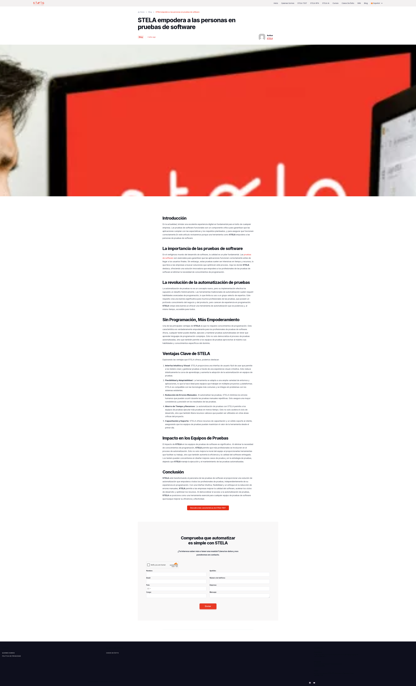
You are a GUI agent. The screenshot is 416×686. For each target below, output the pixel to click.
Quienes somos (287, 3)
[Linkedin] (309, 682)
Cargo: (148, 592)
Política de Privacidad (11, 656)
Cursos (335, 3)
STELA (270, 38)
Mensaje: (213, 592)
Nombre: (149, 571)
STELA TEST (302, 3)
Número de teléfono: (217, 578)
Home (142, 12)
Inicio (276, 3)
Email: (148, 578)
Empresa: (213, 585)
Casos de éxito (348, 3)
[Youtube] (314, 682)
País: (148, 585)
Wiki (359, 3)
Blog (366, 3)
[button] (208, 508)
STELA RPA (314, 3)
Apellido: (213, 571)
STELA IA (325, 3)
